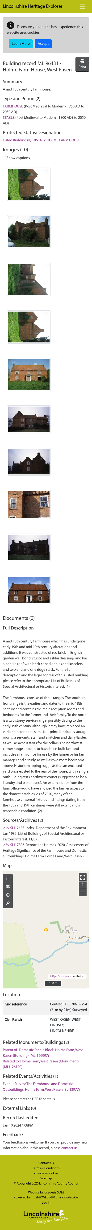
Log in (46, 1203)
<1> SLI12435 (13, 828)
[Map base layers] (8, 887)
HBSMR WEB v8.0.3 (44, 1197)
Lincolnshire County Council (58, 1183)
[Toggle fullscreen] (83, 877)
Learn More (21, 44)
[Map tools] (8, 904)
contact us (69, 1148)
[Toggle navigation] (82, 6)
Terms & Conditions (46, 1168)
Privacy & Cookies (46, 1173)
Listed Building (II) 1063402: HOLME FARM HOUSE (41, 140)
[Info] (8, 895)
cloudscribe (70, 1197)
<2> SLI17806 (13, 845)
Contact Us (46, 1163)
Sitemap (46, 1178)
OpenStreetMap (61, 976)
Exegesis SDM (54, 1192)
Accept (43, 44)
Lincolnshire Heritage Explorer (33, 6)
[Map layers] (8, 878)
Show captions (18, 158)
